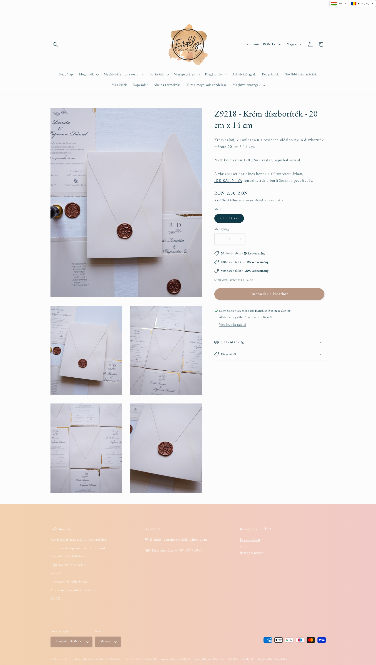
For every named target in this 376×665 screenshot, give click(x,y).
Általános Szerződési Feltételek (74, 590)
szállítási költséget (229, 200)
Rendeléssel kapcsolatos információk (78, 540)
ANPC (55, 599)
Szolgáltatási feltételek (209, 659)
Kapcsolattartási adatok (272, 659)
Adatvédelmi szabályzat (175, 659)
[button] (56, 44)
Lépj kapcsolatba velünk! (69, 565)
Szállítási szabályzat (240, 659)
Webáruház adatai (232, 325)
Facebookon (250, 539)
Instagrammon (252, 553)
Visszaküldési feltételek (68, 556)
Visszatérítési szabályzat (140, 659)
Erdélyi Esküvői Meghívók (78, 659)
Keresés (56, 573)
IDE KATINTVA (228, 180)
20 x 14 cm (229, 218)
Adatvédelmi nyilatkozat (68, 582)
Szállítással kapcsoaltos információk (78, 548)
